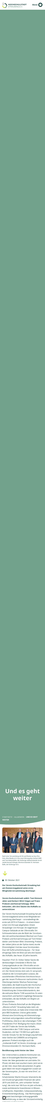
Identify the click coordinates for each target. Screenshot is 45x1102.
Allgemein (19, 817)
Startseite (7, 817)
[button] (4, 1098)
